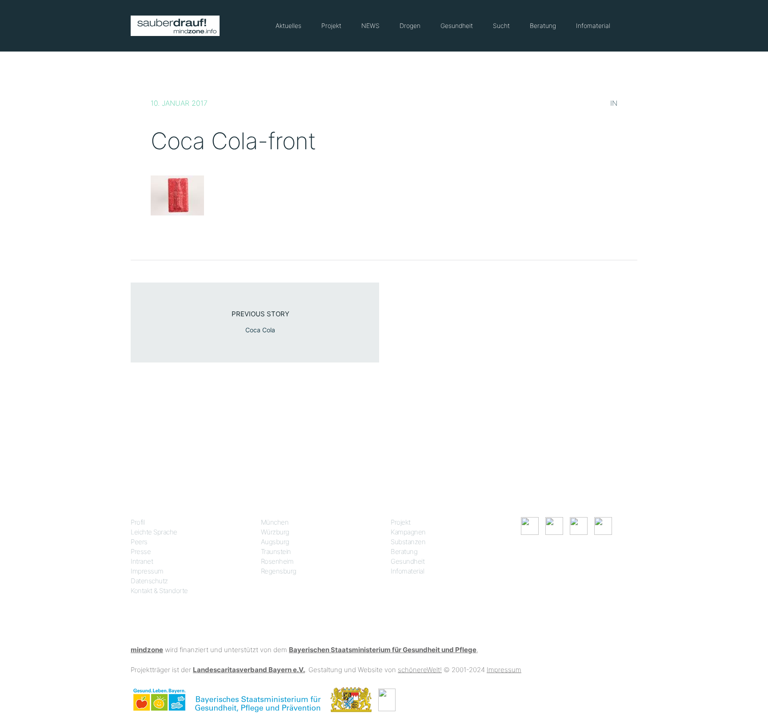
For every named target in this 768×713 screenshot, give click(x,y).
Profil (137, 522)
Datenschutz (149, 581)
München (275, 522)
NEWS (370, 25)
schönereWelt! (420, 669)
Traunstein (276, 551)
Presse (141, 551)
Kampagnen (408, 532)
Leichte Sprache (154, 532)
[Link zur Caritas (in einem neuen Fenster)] (387, 699)
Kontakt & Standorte (159, 590)
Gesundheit (456, 25)
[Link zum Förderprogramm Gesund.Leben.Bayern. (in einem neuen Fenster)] (159, 699)
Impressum (147, 571)
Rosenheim (277, 561)
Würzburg (275, 532)
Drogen (410, 25)
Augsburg (275, 542)
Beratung (543, 25)
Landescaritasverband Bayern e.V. (249, 669)
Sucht (501, 25)
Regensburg (278, 571)
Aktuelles (288, 25)
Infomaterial (593, 25)
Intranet (142, 561)
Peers (139, 542)
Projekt (331, 25)
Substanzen (408, 542)
